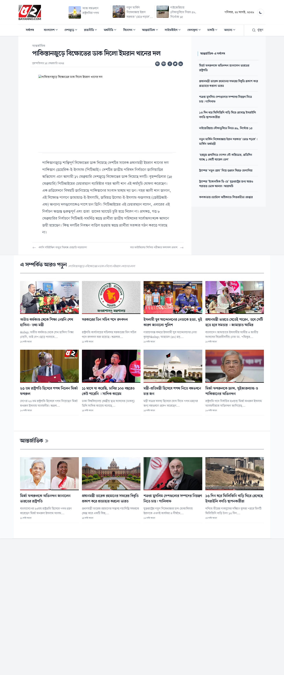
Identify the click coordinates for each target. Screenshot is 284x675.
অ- (157, 64)
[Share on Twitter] (175, 63)
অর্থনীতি (111, 30)
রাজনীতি (91, 30)
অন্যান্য (231, 30)
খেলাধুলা (195, 30)
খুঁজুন (260, 30)
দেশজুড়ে (72, 30)
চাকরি (213, 30)
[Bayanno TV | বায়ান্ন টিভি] (29, 12)
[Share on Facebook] (170, 63)
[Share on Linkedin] (180, 63)
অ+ (164, 64)
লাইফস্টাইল (174, 30)
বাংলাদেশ (52, 30)
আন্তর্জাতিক (151, 30)
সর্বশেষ (30, 30)
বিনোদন (130, 30)
